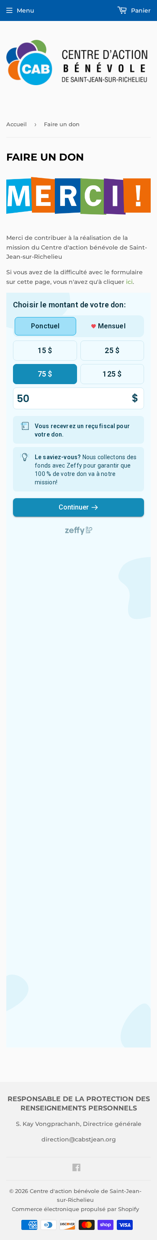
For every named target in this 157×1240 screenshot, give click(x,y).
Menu (25, 10)
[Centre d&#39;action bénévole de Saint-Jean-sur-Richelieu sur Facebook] (76, 1168)
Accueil (16, 124)
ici (129, 282)
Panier (140, 10)
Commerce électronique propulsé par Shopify (75, 1209)
